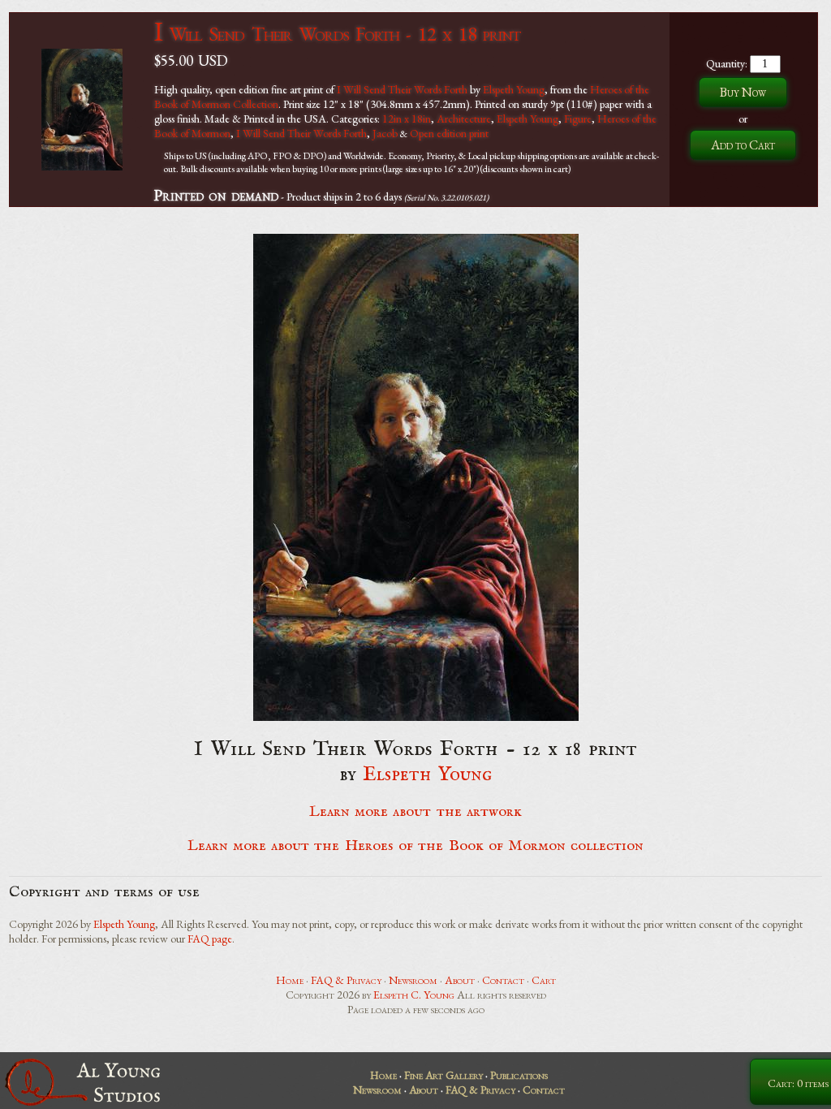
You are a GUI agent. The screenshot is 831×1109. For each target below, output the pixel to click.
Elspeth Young (514, 89)
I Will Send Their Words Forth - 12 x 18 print (336, 33)
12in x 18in (406, 118)
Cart (544, 980)
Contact (503, 980)
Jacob (385, 133)
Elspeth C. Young (413, 994)
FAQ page (209, 938)
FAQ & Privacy (346, 980)
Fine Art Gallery (443, 1075)
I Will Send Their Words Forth (402, 89)
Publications (519, 1075)
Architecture (464, 118)
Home (290, 980)
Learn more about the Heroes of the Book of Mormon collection (415, 846)
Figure (578, 118)
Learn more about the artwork (415, 812)
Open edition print (449, 133)
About (460, 980)
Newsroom (413, 980)
